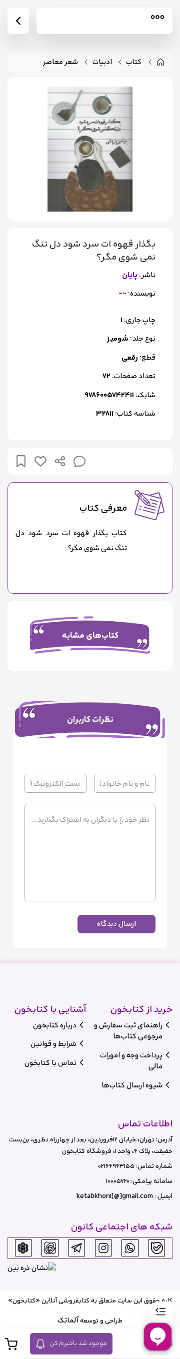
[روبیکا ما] (23, 1248)
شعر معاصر (60, 62)
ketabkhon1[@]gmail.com (114, 1196)
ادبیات (102, 62)
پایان (130, 275)
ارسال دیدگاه (116, 923)
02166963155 (116, 1166)
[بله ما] (157, 1248)
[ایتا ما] (50, 1248)
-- (122, 294)
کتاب (134, 62)
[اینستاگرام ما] (104, 1248)
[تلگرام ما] (76, 1248)
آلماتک (68, 1320)
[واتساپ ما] (130, 1248)
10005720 (118, 1181)
